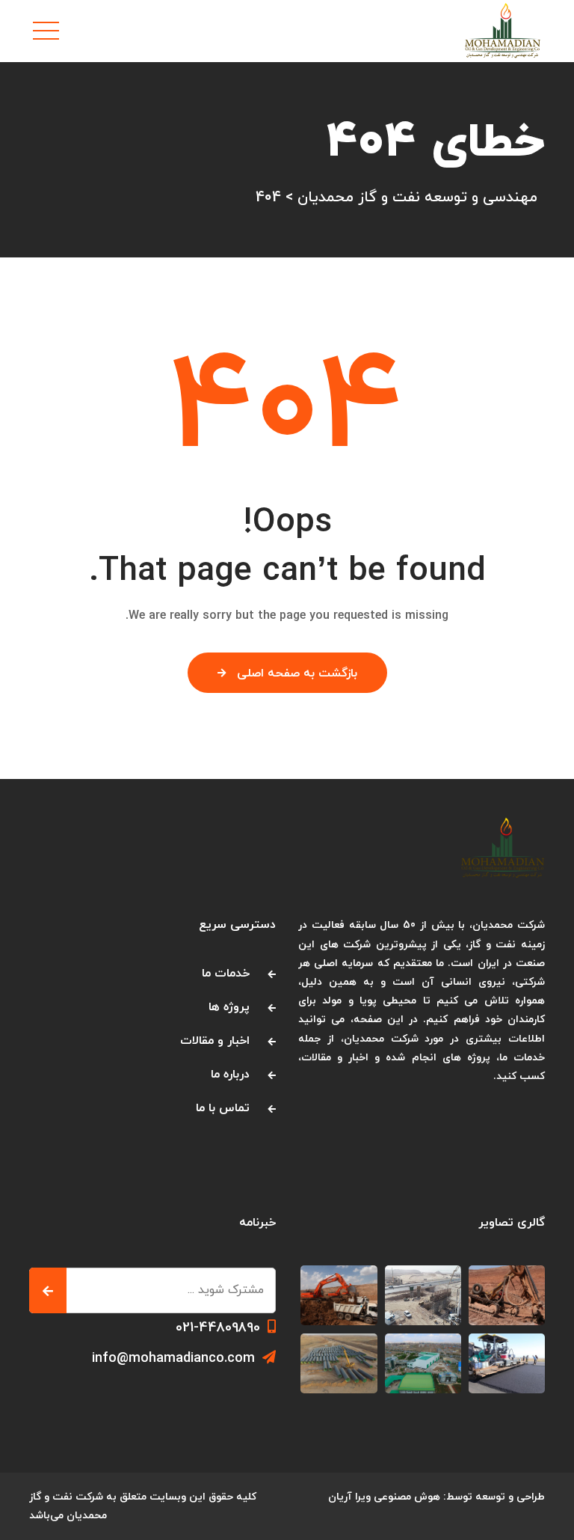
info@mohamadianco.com (173, 1358)
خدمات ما (226, 973)
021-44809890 (218, 1328)
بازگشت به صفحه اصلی (297, 673)
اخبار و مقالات (215, 1041)
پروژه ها (229, 1007)
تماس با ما (223, 1108)
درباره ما (230, 1074)
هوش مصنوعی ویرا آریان (384, 1497)
